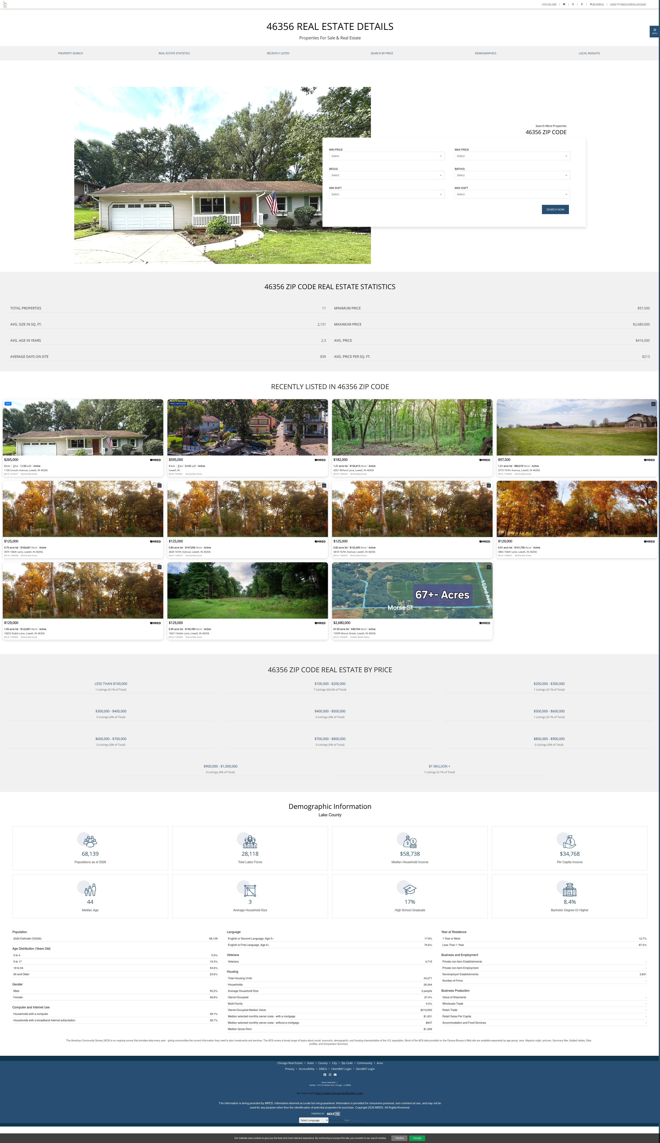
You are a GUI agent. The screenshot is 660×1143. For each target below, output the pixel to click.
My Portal (598, 4)
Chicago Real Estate (290, 1063)
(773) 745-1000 (549, 4)
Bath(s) (460, 168)
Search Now (555, 209)
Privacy (289, 1069)
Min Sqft (335, 188)
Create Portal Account (633, 4)
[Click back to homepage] (4, 4)
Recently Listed (278, 53)
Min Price (336, 149)
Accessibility (307, 1069)
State (310, 1063)
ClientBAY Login (341, 1069)
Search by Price (382, 53)
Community (364, 1063)
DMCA (323, 1069)
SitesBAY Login (365, 1069)
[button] (655, 31)
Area (380, 1063)
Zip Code (347, 1063)
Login (613, 4)
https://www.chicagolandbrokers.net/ (339, 1093)
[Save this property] (159, 404)
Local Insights (589, 53)
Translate (355, 1120)
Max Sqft (461, 188)
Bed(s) (333, 168)
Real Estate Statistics (174, 53)
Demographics (485, 53)
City (334, 1063)
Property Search (70, 53)
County (323, 1063)
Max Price (462, 149)
